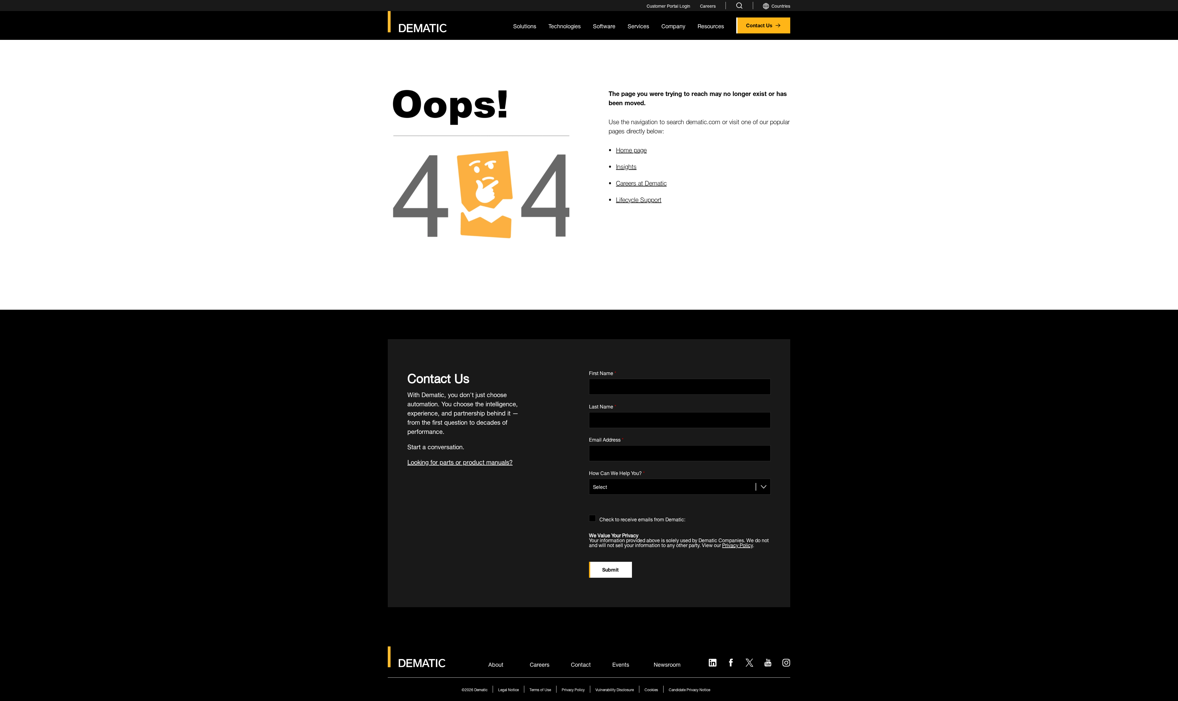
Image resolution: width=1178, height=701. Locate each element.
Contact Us (759, 24)
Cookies (651, 689)
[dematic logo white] (416, 664)
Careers (539, 664)
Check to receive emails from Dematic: (642, 518)
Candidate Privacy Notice (689, 689)
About (495, 664)
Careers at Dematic (641, 182)
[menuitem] (668, 5)
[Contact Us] (417, 22)
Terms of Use (540, 689)
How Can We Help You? (617, 472)
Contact (581, 664)
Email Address (606, 438)
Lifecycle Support (638, 199)
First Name (602, 372)
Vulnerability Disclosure (614, 689)
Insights (626, 166)
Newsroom (667, 664)
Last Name (602, 405)
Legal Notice (508, 689)
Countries (781, 5)
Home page (631, 149)
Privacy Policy (737, 544)
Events (620, 664)
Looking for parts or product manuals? (460, 461)
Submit (610, 569)
